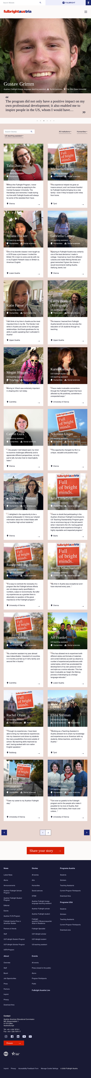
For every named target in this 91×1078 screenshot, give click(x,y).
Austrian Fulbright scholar (41, 908)
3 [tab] (44, 121)
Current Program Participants (70, 890)
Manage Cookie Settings (49, 1068)
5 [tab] (50, 121)
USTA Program (9, 950)
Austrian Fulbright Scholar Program (13, 891)
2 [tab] (40, 121)
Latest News (8, 875)
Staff (5, 934)
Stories (35, 868)
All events (35, 962)
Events (6, 911)
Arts (33, 880)
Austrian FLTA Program (12, 916)
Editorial (6, 905)
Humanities (81, 131)
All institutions (64, 131)
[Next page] (87, 832)
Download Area (65, 896)
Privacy (6, 999)
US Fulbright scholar (39, 934)
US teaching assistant (13, 135)
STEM (34, 896)
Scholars (63, 880)
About (6, 956)
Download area (65, 930)
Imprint (6, 994)
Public (34, 984)
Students (63, 875)
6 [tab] (54, 121)
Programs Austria (67, 868)
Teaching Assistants (67, 885)
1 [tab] (37, 121)
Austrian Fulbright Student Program (13, 899)
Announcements (9, 885)
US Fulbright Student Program (14, 939)
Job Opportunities (10, 978)
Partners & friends (10, 928)
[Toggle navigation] (86, 12)
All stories (35, 875)
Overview (7, 962)
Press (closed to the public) (41, 968)
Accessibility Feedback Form (28, 1068)
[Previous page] (4, 832)
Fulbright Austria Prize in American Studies (12, 922)
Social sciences (37, 890)
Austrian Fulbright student (41, 914)
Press (6, 984)
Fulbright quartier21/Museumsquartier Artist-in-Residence (42, 921)
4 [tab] (47, 121)
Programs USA (66, 902)
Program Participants (39, 978)
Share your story (41, 851)
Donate (9, 1043)
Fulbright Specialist (38, 928)
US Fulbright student (39, 939)
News (6, 868)
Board (6, 973)
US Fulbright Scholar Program (14, 944)
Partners (7, 989)
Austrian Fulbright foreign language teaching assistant (41, 902)
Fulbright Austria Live (41, 990)
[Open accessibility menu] (88, 2)
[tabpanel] (45, 68)
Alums (6, 880)
